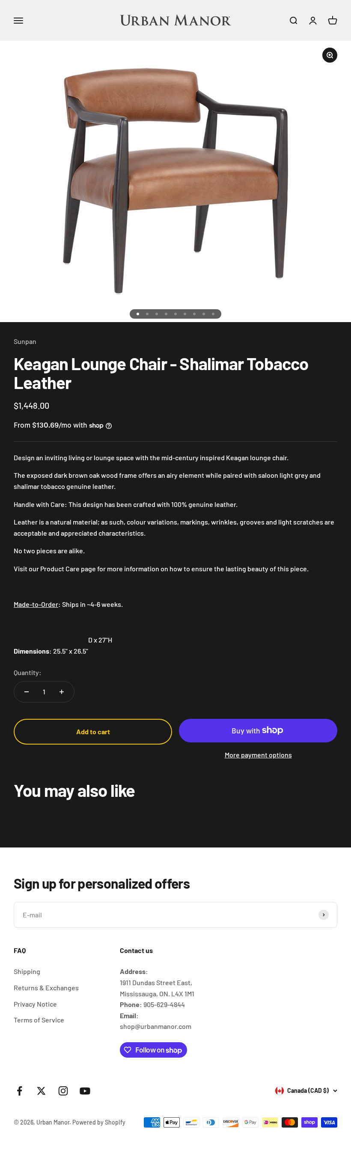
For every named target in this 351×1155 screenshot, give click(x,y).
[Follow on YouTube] (85, 1091)
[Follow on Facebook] (19, 1091)
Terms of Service (39, 1020)
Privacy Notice (35, 1004)
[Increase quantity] (61, 692)
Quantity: (28, 672)
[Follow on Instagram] (63, 1091)
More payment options (258, 755)
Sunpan (25, 341)
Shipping (27, 971)
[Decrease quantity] (26, 692)
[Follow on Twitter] (41, 1091)
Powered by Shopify (98, 1122)
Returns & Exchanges (46, 987)
